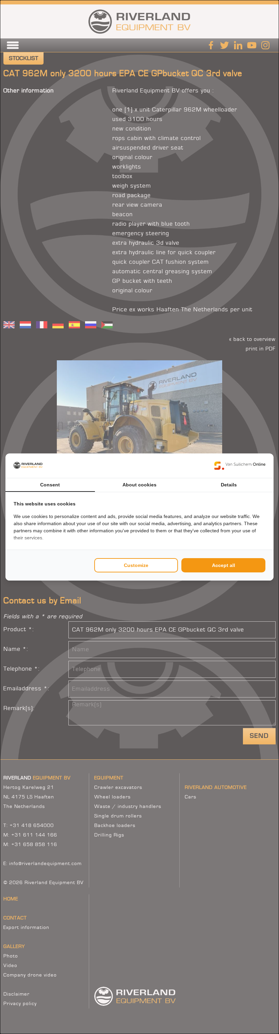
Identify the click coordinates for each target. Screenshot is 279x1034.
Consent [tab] (50, 484)
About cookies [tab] (139, 484)
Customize (136, 565)
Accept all (223, 565)
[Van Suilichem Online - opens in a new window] (239, 466)
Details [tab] (229, 484)
